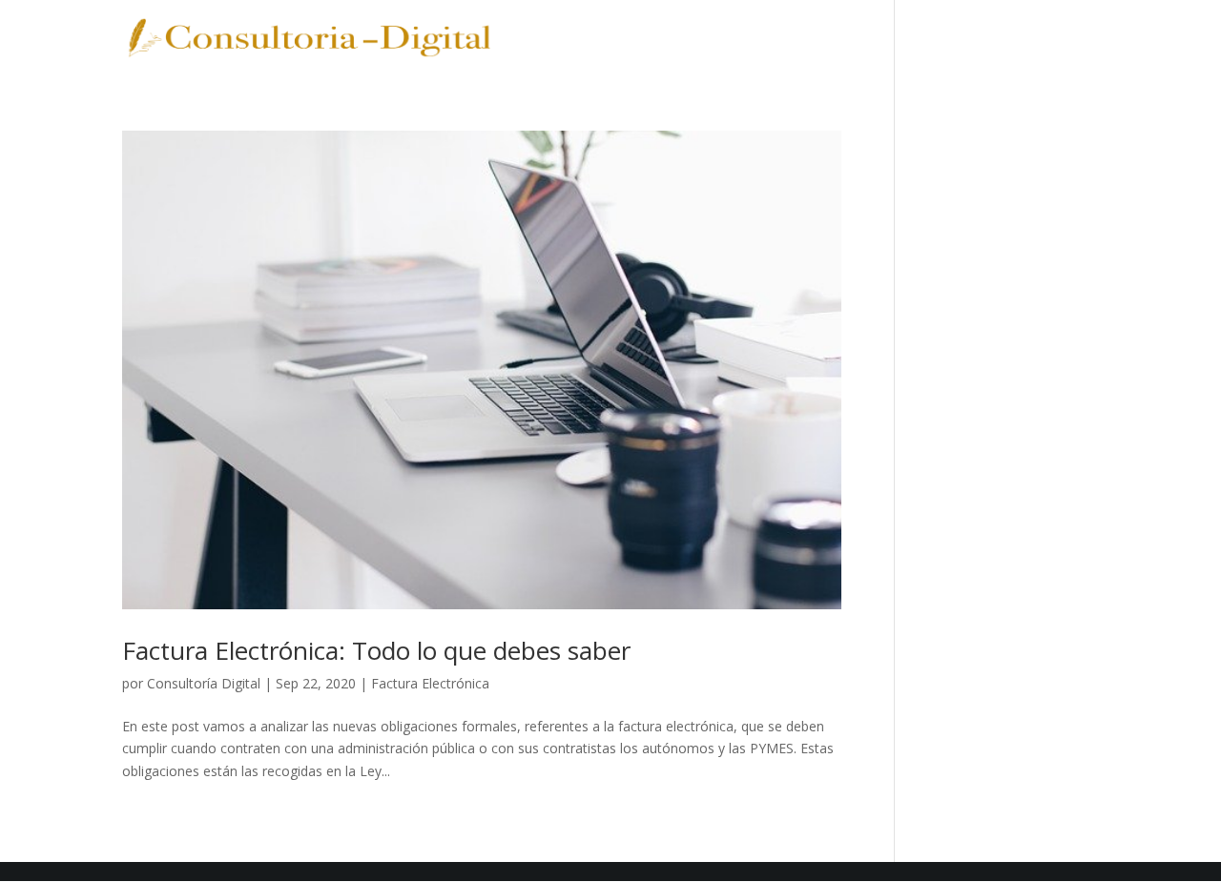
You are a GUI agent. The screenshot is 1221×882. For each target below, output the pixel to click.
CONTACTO (847, 39)
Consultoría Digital (203, 683)
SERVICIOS (645, 39)
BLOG (939, 39)
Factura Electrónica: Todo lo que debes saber (376, 650)
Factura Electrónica (430, 683)
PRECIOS (744, 39)
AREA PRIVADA (1042, 39)
